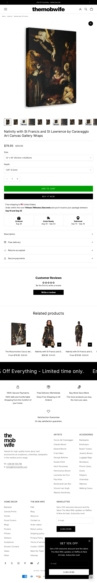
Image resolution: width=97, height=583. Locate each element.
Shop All (9, 16)
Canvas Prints (10, 511)
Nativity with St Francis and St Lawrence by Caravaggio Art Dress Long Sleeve (48, 351)
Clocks (7, 516)
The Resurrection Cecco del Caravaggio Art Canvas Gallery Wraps (17, 351)
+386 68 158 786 (14, 464)
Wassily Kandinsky (62, 492)
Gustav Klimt (59, 462)
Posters (7, 529)
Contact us (35, 520)
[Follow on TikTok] (38, 563)
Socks (82, 471)
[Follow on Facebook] (5, 563)
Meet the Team (37, 551)
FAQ (32, 507)
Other (6, 555)
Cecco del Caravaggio (63, 440)
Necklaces (84, 462)
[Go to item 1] (7, 122)
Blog (32, 511)
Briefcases (84, 444)
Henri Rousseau (61, 466)
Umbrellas (83, 479)
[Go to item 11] (88, 122)
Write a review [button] (48, 292)
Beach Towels (85, 449)
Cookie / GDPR (37, 546)
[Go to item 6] (48, 122)
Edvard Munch (60, 449)
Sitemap (34, 555)
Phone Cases (85, 466)
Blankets (8, 507)
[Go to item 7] (56, 122)
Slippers (83, 475)
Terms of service (37, 542)
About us (34, 516)
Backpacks (84, 440)
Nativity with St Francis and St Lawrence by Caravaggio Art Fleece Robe (79, 351)
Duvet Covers (10, 520)
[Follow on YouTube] (31, 563)
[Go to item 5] (39, 122)
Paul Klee (58, 479)
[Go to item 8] (64, 122)
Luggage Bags (85, 457)
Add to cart (48, 189)
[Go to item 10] (80, 122)
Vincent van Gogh (61, 488)
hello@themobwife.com (16, 467)
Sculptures (9, 542)
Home (4, 16)
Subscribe (69, 572)
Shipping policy (37, 533)
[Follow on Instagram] (18, 563)
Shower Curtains (11, 546)
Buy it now (48, 196)
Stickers (7, 538)
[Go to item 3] (23, 122)
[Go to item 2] (15, 122)
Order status (36, 524)
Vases (6, 551)
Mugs (6, 524)
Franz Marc (59, 453)
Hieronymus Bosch (62, 471)
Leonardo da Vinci (62, 475)
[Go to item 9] (72, 122)
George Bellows (61, 457)
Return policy (36, 529)
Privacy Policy (36, 538)
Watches (83, 484)
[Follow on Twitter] (12, 563)
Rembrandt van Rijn (62, 484)
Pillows (7, 533)
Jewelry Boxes (85, 453)
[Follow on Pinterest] (25, 563)
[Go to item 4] (31, 122)
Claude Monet (60, 444)
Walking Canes (85, 488)
